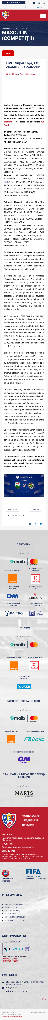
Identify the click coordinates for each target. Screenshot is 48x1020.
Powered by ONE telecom (38, 1012)
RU (41, 7)
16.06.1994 (42, 879)
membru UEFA (7, 879)
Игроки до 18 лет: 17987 (14, 920)
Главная (5, 28)
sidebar (8, 53)
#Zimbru (36, 509)
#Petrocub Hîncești (16, 515)
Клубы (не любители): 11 (15, 917)
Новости (14, 28)
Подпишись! (13, 3)
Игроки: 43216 (10, 914)
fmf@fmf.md (12, 987)
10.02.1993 (6, 881)
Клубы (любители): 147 (14, 911)
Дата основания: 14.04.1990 (16, 904)
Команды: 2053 (11, 907)
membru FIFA (31, 879)
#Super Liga (12, 509)
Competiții (24, 28)
